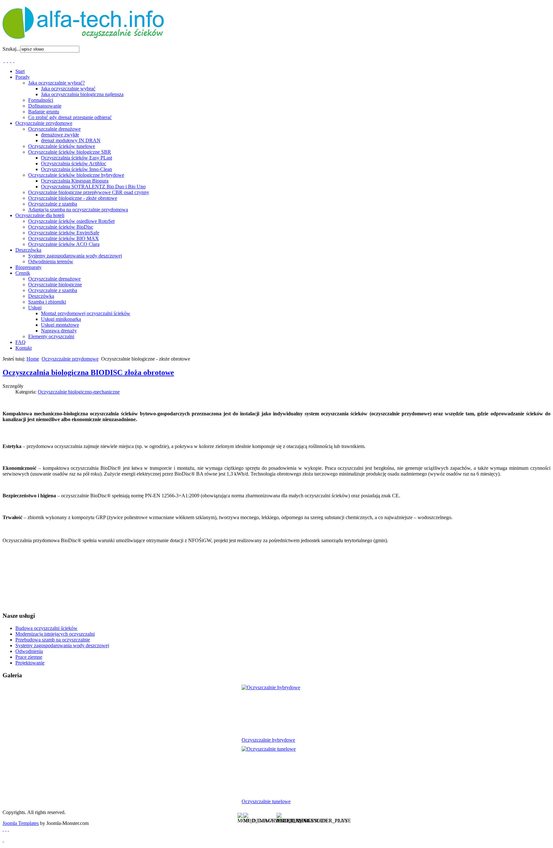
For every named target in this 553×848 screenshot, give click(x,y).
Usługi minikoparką (61, 319)
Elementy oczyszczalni (51, 336)
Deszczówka (41, 296)
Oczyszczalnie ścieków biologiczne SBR (69, 152)
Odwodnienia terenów (50, 261)
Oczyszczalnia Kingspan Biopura (74, 180)
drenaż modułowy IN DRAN (70, 140)
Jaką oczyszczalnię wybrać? (56, 83)
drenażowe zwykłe (60, 134)
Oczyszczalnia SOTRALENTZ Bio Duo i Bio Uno (93, 186)
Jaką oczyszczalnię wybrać (68, 88)
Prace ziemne (28, 657)
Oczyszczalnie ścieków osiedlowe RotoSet (71, 221)
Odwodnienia (29, 651)
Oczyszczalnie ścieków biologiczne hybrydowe (76, 175)
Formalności (40, 100)
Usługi (35, 307)
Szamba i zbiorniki (47, 302)
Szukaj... (11, 49)
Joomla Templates (21, 823)
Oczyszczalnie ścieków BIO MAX (63, 238)
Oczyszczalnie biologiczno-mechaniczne (79, 392)
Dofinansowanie (44, 106)
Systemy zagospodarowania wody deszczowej (75, 255)
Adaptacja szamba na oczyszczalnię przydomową (78, 209)
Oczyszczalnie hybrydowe (268, 740)
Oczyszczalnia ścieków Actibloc (73, 163)
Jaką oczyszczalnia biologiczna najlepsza (82, 94)
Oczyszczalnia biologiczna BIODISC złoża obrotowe (88, 372)
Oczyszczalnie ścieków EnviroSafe (63, 232)
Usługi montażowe (60, 325)
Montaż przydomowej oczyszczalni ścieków (85, 313)
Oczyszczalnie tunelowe (266, 801)
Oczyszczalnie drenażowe (54, 129)
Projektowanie (29, 662)
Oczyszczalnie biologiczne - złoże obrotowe (72, 198)
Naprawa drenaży (59, 330)
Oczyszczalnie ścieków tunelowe (61, 146)
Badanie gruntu (43, 111)
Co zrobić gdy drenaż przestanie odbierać (70, 117)
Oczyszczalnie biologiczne (55, 284)
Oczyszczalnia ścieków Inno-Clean (76, 169)
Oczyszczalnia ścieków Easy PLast (76, 157)
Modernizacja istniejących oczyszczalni (55, 634)
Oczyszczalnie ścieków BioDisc (60, 227)
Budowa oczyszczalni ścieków (46, 628)
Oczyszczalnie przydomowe (70, 359)
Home (33, 359)
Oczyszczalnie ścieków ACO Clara (64, 244)
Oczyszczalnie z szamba (52, 204)
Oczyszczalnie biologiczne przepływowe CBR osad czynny (88, 192)
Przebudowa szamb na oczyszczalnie (52, 639)
